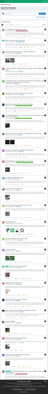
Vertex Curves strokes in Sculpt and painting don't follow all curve (23, 133)
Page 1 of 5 (19, 24)
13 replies (16, 217)
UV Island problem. (10, 249)
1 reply (16, 88)
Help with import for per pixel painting (15, 338)
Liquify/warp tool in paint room (13, 282)
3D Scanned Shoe (10, 222)
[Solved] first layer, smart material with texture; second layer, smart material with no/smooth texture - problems (24, 81)
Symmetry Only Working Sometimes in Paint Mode (19, 150)
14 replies (17, 306)
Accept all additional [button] (17, 389)
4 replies (17, 261)
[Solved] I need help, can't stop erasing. (16, 238)
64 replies (16, 47)
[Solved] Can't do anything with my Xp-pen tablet (19, 93)
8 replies (16, 200)
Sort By (44, 24)
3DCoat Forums (6, 4)
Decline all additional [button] (30, 389)
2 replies (17, 76)
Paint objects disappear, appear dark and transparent (20, 51)
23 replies (18, 278)
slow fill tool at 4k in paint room (14, 188)
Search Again (42, 13)
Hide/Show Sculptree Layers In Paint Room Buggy (19, 104)
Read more (30, 384)
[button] (24, 392)
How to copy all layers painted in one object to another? (20, 310)
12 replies (17, 36)
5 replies (16, 156)
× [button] (46, 381)
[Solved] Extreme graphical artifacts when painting (19, 161)
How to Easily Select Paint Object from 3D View (18, 205)
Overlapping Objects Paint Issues (14, 177)
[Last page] (14, 25)
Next (12, 24)
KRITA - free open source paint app (15, 40)
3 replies (16, 99)
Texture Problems (10, 321)
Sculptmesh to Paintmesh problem (16, 29)
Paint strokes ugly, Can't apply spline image (17, 354)
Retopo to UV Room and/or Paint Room (16, 299)
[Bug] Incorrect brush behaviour (18, 266)
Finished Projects (19, 223)
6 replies (15, 63)
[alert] (24, 387)
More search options (41, 17)
